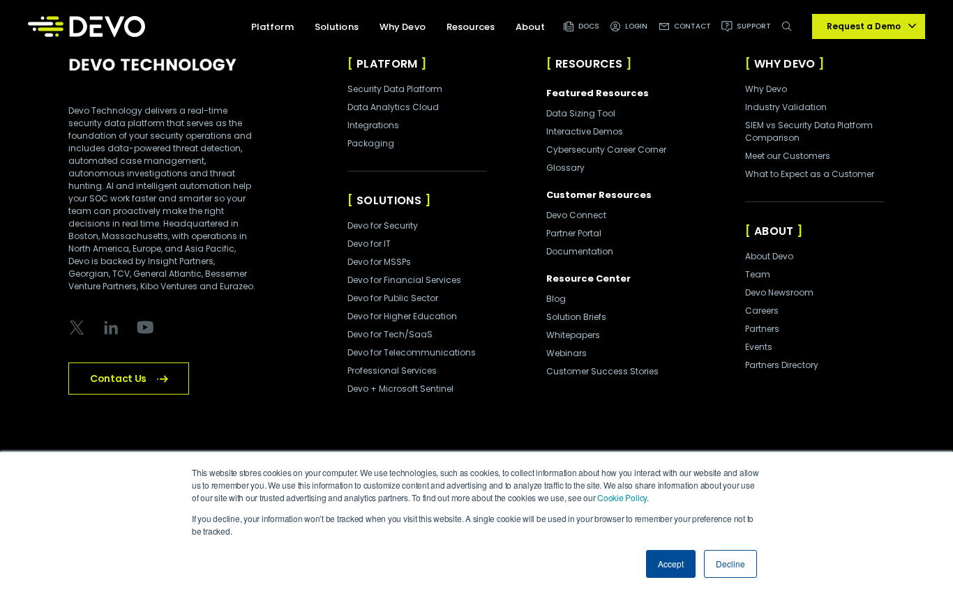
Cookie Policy (622, 497)
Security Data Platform (394, 89)
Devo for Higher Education (402, 316)
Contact (693, 26)
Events (758, 347)
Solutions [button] (337, 26)
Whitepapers (573, 335)
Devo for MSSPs (379, 262)
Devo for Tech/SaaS (390, 334)
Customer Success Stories (602, 371)
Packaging (370, 143)
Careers (762, 310)
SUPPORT (754, 26)
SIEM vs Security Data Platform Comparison (809, 131)
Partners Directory (781, 365)
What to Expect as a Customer (809, 174)
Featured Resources (597, 93)
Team (757, 274)
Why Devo (766, 89)
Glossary (565, 168)
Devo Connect (576, 215)
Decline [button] (730, 564)
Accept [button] (671, 564)
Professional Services (392, 370)
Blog (556, 299)
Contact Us (118, 378)
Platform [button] (272, 26)
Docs (588, 26)
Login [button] (636, 26)
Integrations (373, 125)
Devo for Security (382, 225)
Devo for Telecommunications (411, 352)
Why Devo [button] (403, 26)
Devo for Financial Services (404, 280)
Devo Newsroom (779, 292)
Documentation (579, 251)
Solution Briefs (576, 317)
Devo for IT (369, 244)
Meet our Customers (787, 156)
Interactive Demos (584, 131)
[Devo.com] (86, 26)
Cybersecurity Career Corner (606, 149)
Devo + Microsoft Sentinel (400, 389)
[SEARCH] (789, 34)
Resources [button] (471, 26)
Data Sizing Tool (580, 113)
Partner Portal (573, 233)
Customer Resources (599, 194)
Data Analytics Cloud (393, 107)
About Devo (769, 256)
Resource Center (588, 278)
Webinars (566, 353)
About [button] (530, 26)
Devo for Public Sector (392, 298)
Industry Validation (786, 107)
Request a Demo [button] (864, 26)
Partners (762, 329)
